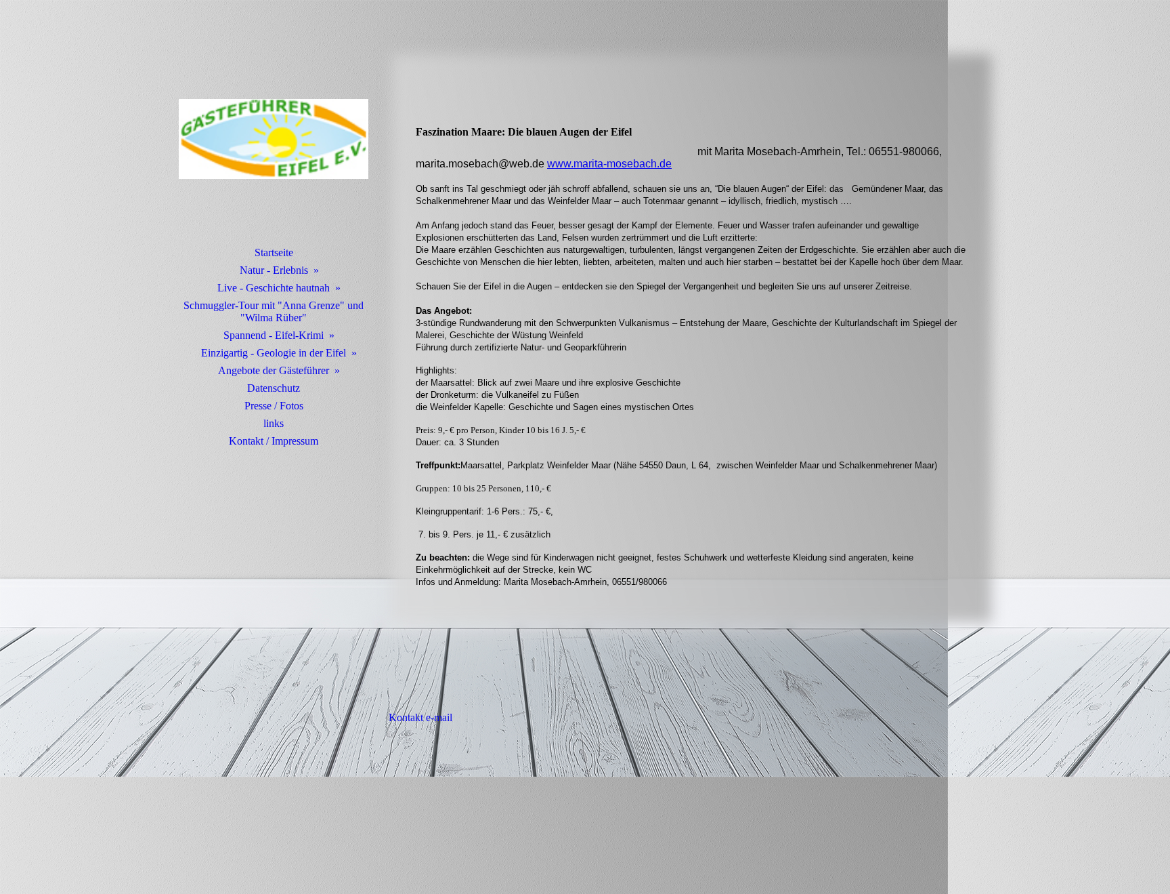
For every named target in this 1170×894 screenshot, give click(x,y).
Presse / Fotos (273, 405)
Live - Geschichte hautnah (273, 287)
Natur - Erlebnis (274, 270)
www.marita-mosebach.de (609, 163)
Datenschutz (273, 388)
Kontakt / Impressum (273, 441)
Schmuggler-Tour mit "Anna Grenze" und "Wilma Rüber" (273, 311)
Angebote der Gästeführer (273, 370)
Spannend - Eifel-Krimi (273, 335)
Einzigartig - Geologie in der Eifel (273, 353)
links (273, 423)
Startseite (274, 252)
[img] (273, 139)
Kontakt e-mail (419, 717)
